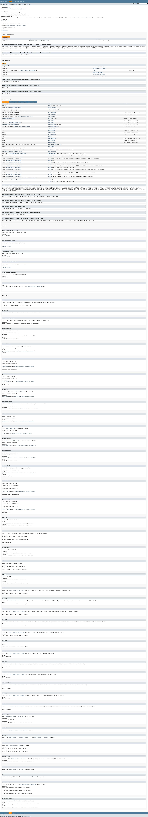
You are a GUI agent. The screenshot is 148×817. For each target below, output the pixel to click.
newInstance (50, 155)
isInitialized (51, 146)
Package (6, 1)
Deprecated (17, 1)
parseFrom (50, 160)
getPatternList (51, 122)
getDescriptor (51, 110)
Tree (13, 1)
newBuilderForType (52, 151)
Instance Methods (22, 102)
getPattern (50, 118)
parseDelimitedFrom (52, 156)
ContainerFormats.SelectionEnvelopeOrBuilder (84, 17)
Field (9, 4)
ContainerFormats (5, 20)
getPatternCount (51, 120)
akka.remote (7, 7)
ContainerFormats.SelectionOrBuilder (10, 124)
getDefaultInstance (52, 107)
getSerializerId (51, 130)
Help (24, 1)
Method (15, 4)
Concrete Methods (32, 102)
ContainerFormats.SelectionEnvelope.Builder (39, 40)
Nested (5, 4)
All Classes (2, 3)
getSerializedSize (52, 128)
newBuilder (50, 148)
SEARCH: (133, 3)
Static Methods (13, 102)
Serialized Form (4, 30)
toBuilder (50, 179)
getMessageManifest (52, 114)
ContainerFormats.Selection (8, 118)
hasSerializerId (51, 140)
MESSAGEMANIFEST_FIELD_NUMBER (99, 68)
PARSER (94, 70)
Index (21, 1)
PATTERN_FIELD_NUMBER (98, 72)
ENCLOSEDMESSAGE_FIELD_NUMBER (99, 66)
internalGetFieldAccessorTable (54, 144)
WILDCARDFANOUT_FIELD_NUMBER (99, 75)
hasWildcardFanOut (52, 142)
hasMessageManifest (52, 138)
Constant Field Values (6, 235)
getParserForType (51, 116)
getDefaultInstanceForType (53, 109)
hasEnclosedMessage (52, 134)
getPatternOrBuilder (52, 124)
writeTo (49, 181)
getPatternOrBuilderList (53, 126)
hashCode (49, 136)
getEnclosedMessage (52, 112)
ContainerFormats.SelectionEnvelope (28, 70)
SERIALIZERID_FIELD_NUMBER (99, 74)
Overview (2, 1)
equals (49, 105)
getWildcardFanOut (52, 132)
